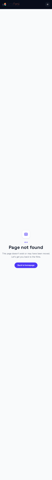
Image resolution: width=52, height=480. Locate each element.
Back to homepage (26, 265)
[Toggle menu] (47, 4)
